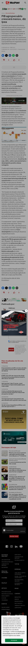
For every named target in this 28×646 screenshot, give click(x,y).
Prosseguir (14, 640)
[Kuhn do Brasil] (14, 323)
